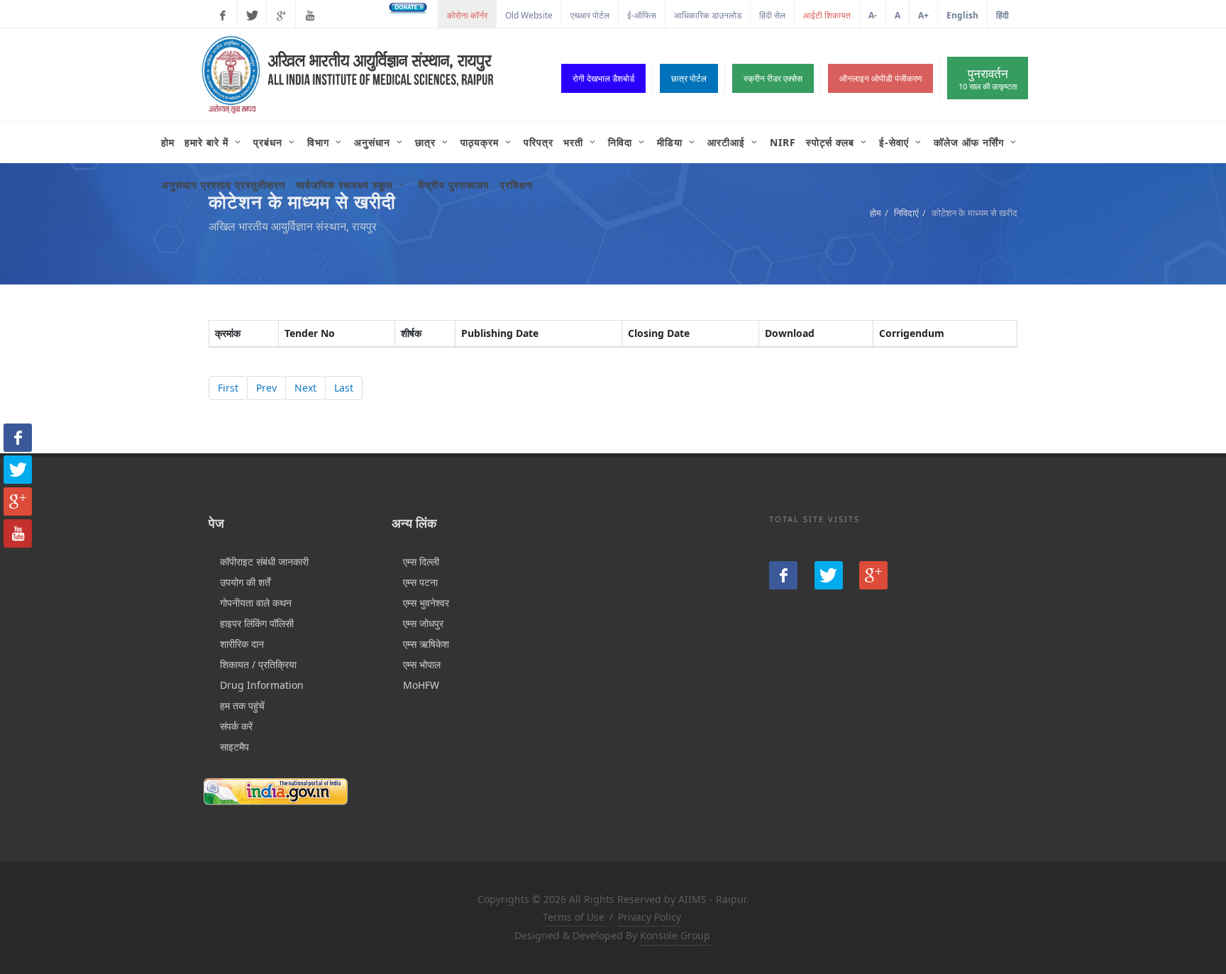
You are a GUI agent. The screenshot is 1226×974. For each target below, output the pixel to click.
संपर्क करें (236, 726)
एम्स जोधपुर (423, 623)
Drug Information (262, 685)
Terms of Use (573, 917)
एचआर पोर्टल (589, 15)
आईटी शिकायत (827, 15)
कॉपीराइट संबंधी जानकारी (264, 561)
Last (343, 387)
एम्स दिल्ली (421, 561)
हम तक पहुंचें (242, 705)
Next (305, 387)
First (228, 387)
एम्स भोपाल (422, 664)
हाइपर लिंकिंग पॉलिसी (257, 623)
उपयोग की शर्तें (245, 582)
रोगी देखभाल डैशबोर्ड (603, 78)
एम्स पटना (420, 582)
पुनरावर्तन (988, 78)
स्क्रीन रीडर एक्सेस (773, 78)
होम (875, 212)
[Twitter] (252, 15)
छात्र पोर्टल (689, 78)
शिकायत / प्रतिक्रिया (258, 664)
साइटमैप (234, 746)
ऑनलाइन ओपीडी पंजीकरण (880, 78)
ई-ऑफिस (641, 15)
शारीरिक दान (242, 644)
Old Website (529, 15)
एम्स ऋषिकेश (426, 644)
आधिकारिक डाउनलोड (707, 15)
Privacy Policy (649, 917)
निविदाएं (906, 212)
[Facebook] (223, 15)
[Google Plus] (281, 15)
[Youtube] (310, 15)
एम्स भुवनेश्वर (426, 602)
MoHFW (421, 685)
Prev (266, 387)
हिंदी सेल (772, 15)
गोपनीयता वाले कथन (256, 602)
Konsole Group (675, 935)
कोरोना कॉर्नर (467, 15)
